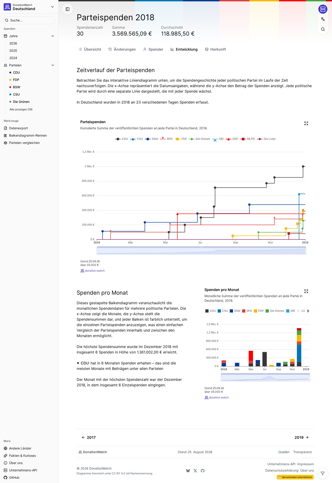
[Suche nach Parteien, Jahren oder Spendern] (322, 29)
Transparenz (302, 452)
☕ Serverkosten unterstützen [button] (295, 477)
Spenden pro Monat (102, 292)
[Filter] (322, 473)
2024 (13, 58)
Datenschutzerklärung (281, 470)
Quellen (284, 452)
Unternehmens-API (281, 464)
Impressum (305, 464)
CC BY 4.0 (118, 473)
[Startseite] (7, 6)
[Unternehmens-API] (322, 9)
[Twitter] (195, 470)
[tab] (90, 49)
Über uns (307, 470)
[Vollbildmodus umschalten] (306, 123)
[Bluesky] (188, 470)
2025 (13, 50)
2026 (13, 43)
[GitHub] (202, 470)
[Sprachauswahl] (322, 19)
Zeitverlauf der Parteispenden (116, 70)
